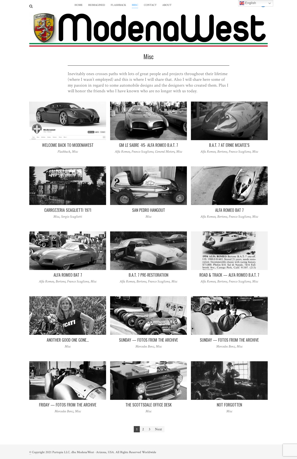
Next (158, 429)
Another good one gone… (68, 340)
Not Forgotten (229, 405)
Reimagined (96, 5)
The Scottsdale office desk (148, 405)
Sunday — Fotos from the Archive (148, 340)
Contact (150, 5)
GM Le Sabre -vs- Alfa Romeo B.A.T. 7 (148, 145)
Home (79, 5)
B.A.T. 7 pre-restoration (148, 275)
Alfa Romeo (122, 151)
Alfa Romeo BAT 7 (229, 210)
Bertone (222, 151)
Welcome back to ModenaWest (68, 145)
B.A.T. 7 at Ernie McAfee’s (229, 145)
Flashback (118, 5)
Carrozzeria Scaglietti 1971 (67, 210)
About (167, 5)
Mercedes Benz (144, 346)
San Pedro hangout (148, 210)
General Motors (165, 151)
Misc (135, 5)
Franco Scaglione (142, 151)
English (250, 3)
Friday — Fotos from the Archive (67, 405)
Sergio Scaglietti (71, 216)
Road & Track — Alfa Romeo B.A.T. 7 (229, 275)
